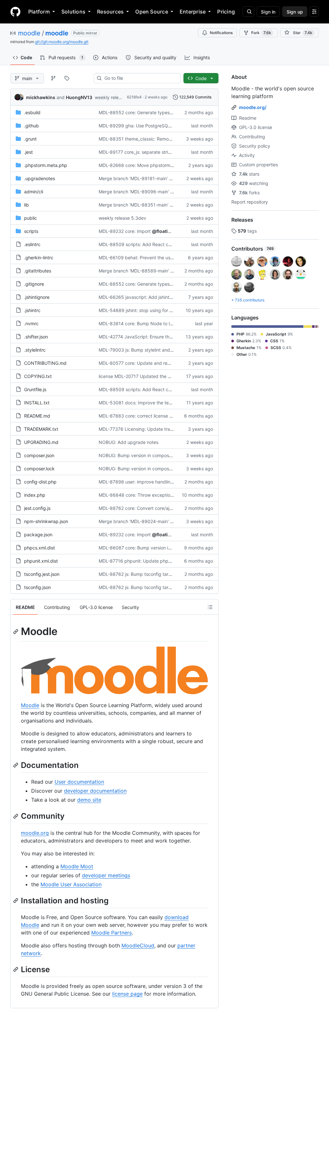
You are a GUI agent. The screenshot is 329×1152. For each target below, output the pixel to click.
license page (127, 994)
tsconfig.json (37, 587)
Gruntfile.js (35, 389)
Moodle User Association (71, 884)
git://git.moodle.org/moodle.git (61, 41)
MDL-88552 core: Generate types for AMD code (149, 112)
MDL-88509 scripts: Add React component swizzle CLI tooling (164, 244)
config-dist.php (40, 481)
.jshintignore (36, 297)
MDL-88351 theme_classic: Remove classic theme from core (162, 139)
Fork (261, 32)
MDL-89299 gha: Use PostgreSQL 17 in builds (147, 125)
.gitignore (34, 284)
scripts (31, 231)
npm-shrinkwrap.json (46, 521)
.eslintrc (32, 244)
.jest (28, 152)
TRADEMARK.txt (41, 429)
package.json (38, 534)
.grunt (30, 139)
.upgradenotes (39, 178)
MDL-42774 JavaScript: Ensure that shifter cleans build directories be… (173, 336)
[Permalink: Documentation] (16, 765)
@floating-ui (166, 231)
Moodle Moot (76, 866)
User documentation (79, 782)
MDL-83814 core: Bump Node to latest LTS (144, 323)
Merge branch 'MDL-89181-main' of (136, 178)
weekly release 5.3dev (118, 97)
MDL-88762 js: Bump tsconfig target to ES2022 (148, 574)
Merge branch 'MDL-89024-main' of (136, 521)
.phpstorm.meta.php (45, 165)
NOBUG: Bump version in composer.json (140, 455)
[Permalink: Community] (16, 816)
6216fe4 (134, 97)
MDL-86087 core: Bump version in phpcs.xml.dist (151, 547)
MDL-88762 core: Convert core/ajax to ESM (145, 508)
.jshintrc (32, 310)
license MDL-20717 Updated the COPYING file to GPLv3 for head (167, 376)
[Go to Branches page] (53, 78)
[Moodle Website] (114, 692)
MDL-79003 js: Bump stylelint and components (148, 350)
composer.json (39, 455)
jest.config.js (37, 508)
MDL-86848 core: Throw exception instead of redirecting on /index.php (174, 495)
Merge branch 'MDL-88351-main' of (136, 204)
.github (31, 125)
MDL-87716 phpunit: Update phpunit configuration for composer (166, 561)
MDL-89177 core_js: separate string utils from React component (166, 152)
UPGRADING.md (41, 442)
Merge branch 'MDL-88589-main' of (136, 270)
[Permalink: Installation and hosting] (16, 900)
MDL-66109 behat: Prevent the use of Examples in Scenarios (163, 257)
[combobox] (139, 78)
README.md (37, 416)
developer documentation (95, 791)
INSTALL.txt (36, 402)
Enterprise (193, 11)
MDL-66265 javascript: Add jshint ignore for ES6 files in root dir (165, 297)
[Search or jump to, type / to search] (248, 11)
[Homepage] (15, 11)
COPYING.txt (38, 376)
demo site (89, 800)
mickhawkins (40, 97)
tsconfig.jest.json (41, 574)
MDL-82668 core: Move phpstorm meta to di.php (150, 165)
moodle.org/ (252, 107)
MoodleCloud (137, 945)
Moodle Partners (111, 932)
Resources (110, 11)
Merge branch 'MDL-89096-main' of (136, 191)
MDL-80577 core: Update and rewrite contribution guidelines (163, 363)
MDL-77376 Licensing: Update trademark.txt (146, 429)
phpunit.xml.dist (41, 561)
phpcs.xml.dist (39, 547)
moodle (29, 33)
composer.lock (39, 468)
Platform (39, 11)
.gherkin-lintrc (38, 257)
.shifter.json (36, 336)
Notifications (221, 32)
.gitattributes (37, 270)
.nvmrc (31, 323)
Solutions (73, 11)
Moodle (30, 705)
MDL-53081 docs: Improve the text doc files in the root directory (167, 402)
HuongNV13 (79, 97)
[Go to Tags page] (67, 78)
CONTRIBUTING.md (45, 363)
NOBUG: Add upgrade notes (128, 442)
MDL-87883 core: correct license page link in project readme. (163, 416)
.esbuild (32, 112)
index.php (34, 495)
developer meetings (106, 875)
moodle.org (35, 833)
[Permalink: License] (16, 969)
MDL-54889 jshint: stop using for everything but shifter (157, 310)
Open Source (151, 11)
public (30, 218)
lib (26, 204)
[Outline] (210, 607)
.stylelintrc (35, 350)
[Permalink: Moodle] (16, 631)
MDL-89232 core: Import (125, 231)
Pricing (226, 11)
